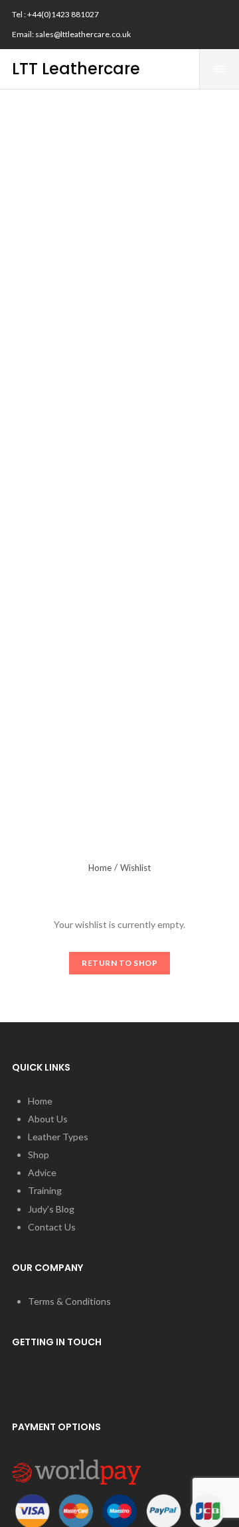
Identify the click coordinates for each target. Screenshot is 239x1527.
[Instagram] (218, 12)
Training (45, 1190)
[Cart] (182, 69)
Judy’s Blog (51, 1209)
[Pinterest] (177, 37)
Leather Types (58, 1136)
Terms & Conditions (69, 1301)
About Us (48, 1118)
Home (100, 867)
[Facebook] (177, 12)
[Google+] (198, 37)
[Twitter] (198, 12)
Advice (42, 1172)
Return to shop (119, 963)
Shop (38, 1154)
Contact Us (52, 1226)
